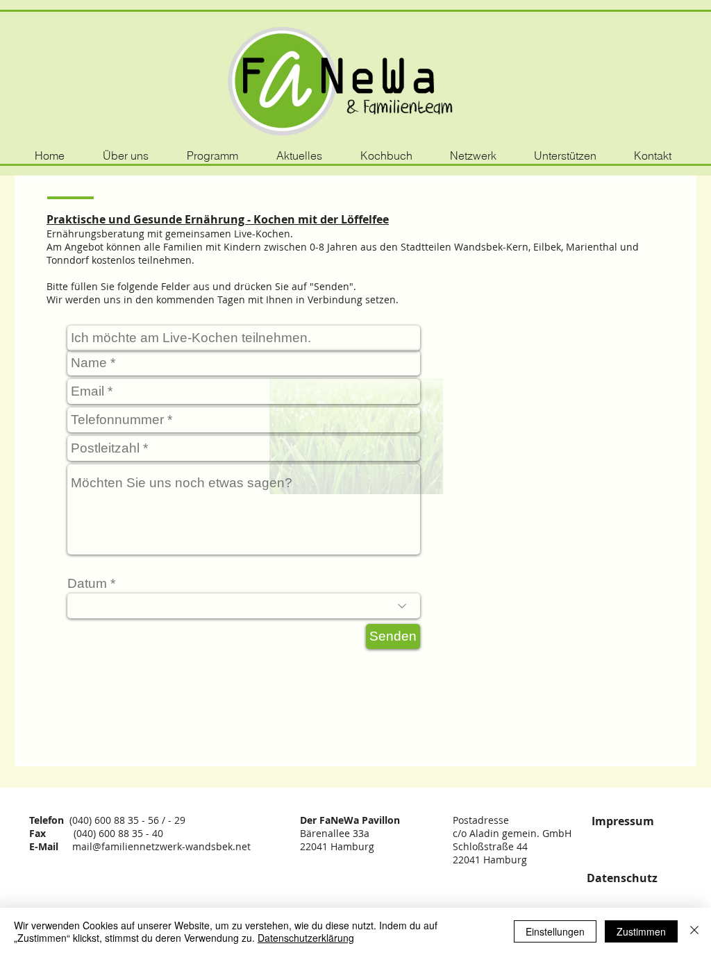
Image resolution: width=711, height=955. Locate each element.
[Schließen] (694, 931)
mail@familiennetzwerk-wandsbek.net (161, 846)
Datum (87, 583)
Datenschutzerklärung (306, 938)
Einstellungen (555, 931)
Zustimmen (641, 931)
